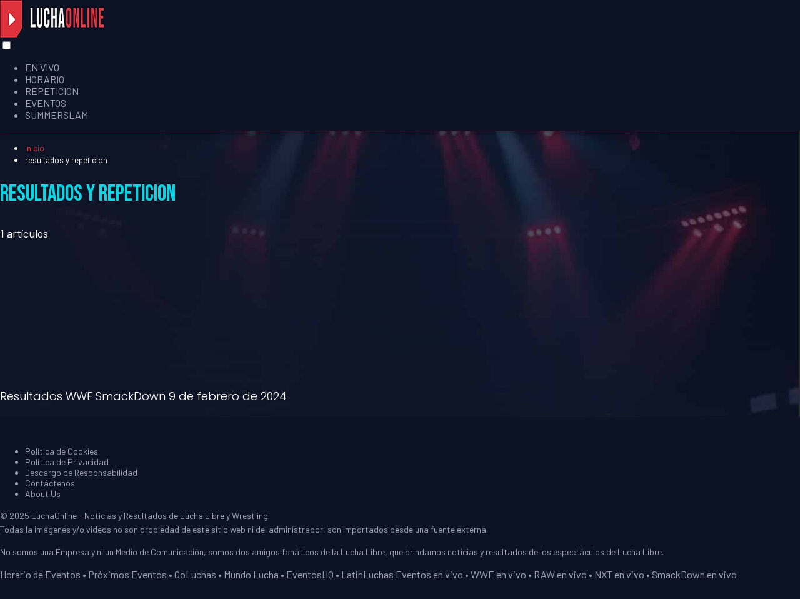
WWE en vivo (498, 574)
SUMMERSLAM (56, 115)
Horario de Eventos (40, 574)
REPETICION (52, 91)
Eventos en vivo (429, 574)
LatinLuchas (367, 574)
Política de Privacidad (67, 461)
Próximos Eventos (127, 574)
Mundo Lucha (251, 574)
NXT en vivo (619, 574)
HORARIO (44, 79)
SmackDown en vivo (694, 574)
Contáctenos (50, 483)
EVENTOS (45, 103)
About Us (43, 493)
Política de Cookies (61, 451)
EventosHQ (310, 574)
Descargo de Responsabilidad (81, 472)
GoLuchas (195, 574)
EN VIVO (42, 67)
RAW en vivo (560, 574)
